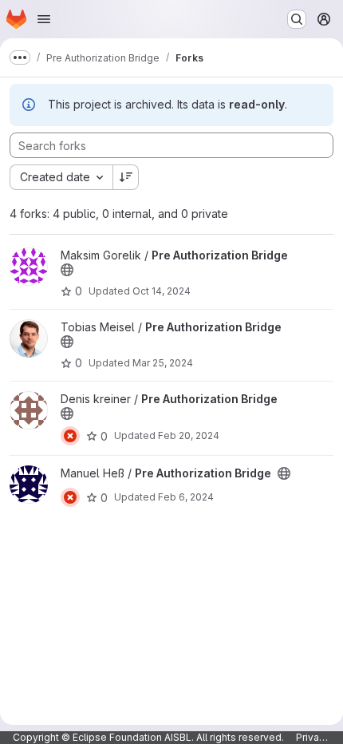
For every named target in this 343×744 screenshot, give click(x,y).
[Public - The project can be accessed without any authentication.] (67, 269)
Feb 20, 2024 (188, 435)
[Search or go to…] (296, 19)
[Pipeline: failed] (70, 435)
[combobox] (61, 177)
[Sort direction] (126, 177)
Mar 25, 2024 (162, 363)
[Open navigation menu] (44, 19)
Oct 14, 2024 (161, 291)
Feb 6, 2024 (186, 497)
